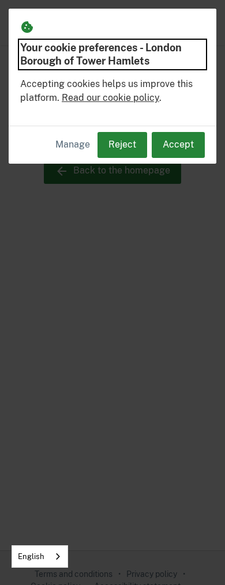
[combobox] (40, 556)
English (31, 556)
